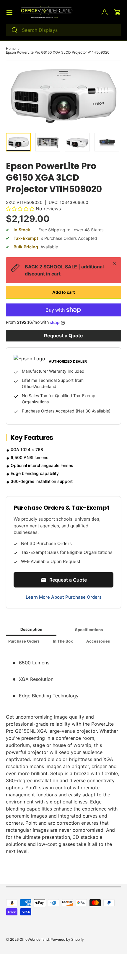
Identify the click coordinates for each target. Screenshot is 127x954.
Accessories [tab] (98, 641)
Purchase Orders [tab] (24, 641)
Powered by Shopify (67, 939)
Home (11, 48)
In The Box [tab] (63, 641)
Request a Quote (63, 336)
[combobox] (63, 30)
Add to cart (63, 292)
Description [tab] (31, 629)
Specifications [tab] (89, 629)
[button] (117, 12)
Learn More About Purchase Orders (64, 597)
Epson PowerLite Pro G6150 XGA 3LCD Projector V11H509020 (58, 52)
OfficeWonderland (34, 939)
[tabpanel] (63, 753)
